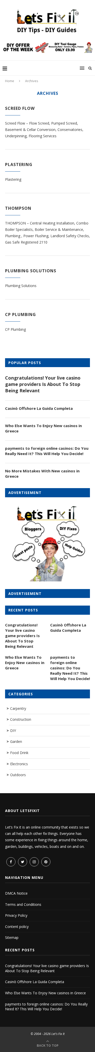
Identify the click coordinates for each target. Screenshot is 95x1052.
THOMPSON (18, 208)
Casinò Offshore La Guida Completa (39, 408)
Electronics (19, 763)
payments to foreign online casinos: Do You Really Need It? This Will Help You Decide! (46, 451)
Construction (20, 719)
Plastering (18, 164)
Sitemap (11, 937)
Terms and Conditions (23, 904)
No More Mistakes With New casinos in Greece (42, 473)
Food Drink (19, 752)
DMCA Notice (16, 893)
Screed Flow (20, 108)
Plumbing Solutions (30, 271)
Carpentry (18, 708)
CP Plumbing (20, 314)
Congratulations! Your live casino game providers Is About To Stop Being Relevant (43, 384)
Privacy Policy (16, 915)
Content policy (17, 926)
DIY (13, 730)
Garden (16, 741)
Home (9, 81)
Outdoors (18, 774)
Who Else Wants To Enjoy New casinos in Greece (43, 428)
